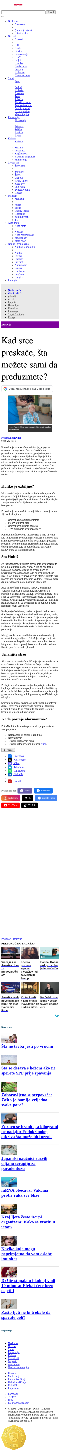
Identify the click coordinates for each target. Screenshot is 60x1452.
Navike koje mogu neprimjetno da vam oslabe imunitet (26, 1253)
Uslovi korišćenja (17, 1382)
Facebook (18, 756)
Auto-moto (14, 222)
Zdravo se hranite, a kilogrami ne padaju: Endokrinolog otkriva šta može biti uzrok (29, 1131)
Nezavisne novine (11, 437)
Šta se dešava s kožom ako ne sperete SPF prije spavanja (28, 1070)
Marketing (13, 1376)
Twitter (12, 1396)
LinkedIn (18, 774)
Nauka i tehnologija (18, 243)
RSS (10, 1399)
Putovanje (13, 311)
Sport (11, 78)
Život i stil (13, 162)
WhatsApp (19, 770)
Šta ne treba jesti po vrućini (27, 1046)
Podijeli (10, 750)
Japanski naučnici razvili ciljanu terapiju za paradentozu (24, 1163)
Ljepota (12, 302)
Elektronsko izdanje (18, 1402)
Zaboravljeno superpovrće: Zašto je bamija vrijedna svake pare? (26, 1099)
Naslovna (13, 21)
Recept (11, 317)
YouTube (12, 805)
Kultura (12, 138)
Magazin (12, 195)
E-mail (17, 781)
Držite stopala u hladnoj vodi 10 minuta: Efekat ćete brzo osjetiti (28, 1285)
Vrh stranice (11, 1337)
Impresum (13, 1388)
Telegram (18, 767)
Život (11, 299)
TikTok (31, 805)
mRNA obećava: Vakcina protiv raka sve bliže (24, 1193)
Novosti (12, 36)
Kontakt (12, 1373)
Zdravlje (12, 296)
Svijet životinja (16, 314)
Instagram (13, 798)
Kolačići (12, 1385)
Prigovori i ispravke (11, 938)
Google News (48, 798)
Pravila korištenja (17, 1379)
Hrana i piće (14, 305)
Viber (16, 763)
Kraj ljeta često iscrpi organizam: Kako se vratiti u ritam (28, 1222)
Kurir (43, 743)
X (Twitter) (19, 759)
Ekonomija (14, 117)
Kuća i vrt (13, 308)
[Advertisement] (30, 844)
